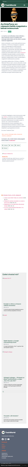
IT (10, 31)
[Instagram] (6, 439)
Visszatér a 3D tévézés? (11, 416)
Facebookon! (12, 140)
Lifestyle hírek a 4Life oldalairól (12, 195)
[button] (24, 5)
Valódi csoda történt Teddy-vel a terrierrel (13, 197)
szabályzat (8, 135)
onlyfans (4, 135)
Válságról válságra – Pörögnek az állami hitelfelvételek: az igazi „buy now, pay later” (14, 379)
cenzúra (6, 134)
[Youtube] (8, 439)
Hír (9, 31)
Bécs (3, 134)
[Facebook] (3, 439)
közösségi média (12, 134)
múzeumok (22, 52)
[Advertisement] (14, 179)
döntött (5, 117)
